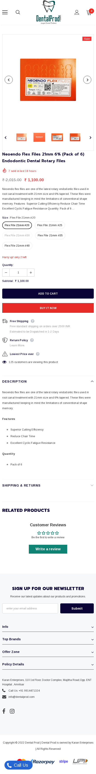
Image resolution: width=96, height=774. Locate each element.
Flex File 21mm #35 (50, 235)
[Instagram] (12, 711)
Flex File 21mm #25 (50, 225)
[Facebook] (3, 711)
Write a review (48, 549)
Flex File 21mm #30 (17, 235)
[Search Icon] (22, 12)
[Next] (87, 80)
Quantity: (8, 265)
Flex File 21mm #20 (17, 225)
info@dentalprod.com (21, 696)
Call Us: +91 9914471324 (24, 690)
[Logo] (48, 12)
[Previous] (9, 80)
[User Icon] (77, 12)
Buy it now (48, 308)
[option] (48, 80)
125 (11, 362)
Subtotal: (8, 281)
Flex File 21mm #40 (17, 245)
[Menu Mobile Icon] (5, 12)
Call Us (20, 765)
